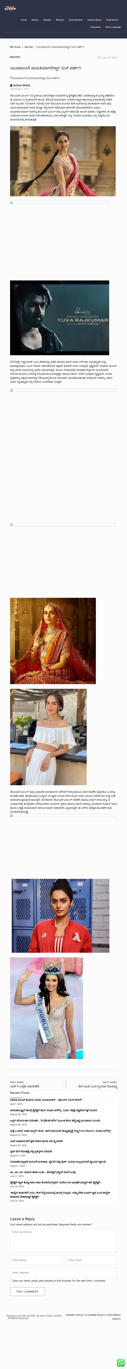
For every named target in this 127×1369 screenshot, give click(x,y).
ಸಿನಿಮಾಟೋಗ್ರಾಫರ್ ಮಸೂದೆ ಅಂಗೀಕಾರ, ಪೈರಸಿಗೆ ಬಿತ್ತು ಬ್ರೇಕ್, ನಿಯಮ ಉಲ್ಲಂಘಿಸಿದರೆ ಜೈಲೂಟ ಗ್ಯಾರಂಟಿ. (58, 1161)
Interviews (95, 27)
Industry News (94, 20)
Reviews (60, 20)
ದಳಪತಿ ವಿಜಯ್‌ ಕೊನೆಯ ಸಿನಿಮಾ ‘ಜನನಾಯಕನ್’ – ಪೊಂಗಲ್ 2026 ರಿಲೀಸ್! (46, 1099)
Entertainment (76, 20)
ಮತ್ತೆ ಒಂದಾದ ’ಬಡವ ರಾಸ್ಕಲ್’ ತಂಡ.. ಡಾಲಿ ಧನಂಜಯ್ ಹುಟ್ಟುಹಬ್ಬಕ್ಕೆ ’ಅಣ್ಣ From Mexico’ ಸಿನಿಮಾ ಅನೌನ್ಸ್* (60, 1130)
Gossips (47, 20)
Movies (35, 20)
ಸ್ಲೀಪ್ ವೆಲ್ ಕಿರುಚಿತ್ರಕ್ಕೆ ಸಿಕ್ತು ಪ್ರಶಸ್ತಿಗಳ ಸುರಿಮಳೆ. (31, 1151)
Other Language (113, 27)
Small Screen (112, 20)
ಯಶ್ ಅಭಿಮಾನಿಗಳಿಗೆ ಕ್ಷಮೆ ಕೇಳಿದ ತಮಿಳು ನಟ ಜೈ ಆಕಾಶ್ (36, 1141)
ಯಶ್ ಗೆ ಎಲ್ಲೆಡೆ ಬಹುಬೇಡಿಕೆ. (25, 1084)
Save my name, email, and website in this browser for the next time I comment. (59, 1280)
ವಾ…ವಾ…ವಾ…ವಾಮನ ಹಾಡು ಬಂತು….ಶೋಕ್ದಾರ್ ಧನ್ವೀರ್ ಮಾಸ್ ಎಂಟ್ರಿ (43, 1172)
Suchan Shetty (21, 85)
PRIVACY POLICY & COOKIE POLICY (85, 1315)
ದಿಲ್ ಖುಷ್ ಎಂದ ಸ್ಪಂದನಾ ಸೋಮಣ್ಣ (97, 1084)
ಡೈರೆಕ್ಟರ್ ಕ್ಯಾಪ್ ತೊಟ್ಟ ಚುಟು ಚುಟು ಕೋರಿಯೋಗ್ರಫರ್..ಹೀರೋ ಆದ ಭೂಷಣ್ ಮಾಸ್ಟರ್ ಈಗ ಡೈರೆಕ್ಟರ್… (56, 1182)
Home (24, 20)
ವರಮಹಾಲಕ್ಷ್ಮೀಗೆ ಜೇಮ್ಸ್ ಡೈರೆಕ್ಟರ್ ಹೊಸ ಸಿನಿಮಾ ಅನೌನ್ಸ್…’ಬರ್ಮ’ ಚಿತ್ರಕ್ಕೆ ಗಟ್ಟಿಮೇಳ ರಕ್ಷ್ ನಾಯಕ (53, 1110)
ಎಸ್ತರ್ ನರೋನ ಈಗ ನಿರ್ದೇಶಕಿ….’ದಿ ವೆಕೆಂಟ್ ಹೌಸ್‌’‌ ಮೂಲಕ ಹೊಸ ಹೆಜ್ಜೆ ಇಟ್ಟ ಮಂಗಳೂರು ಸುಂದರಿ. (55, 1120)
